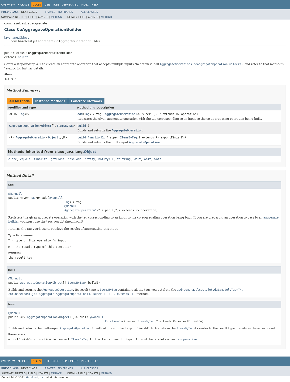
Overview (8, 4)
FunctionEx (96, 137)
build (81, 125)
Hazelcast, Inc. (35, 377)
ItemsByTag (64, 125)
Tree (55, 4)
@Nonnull (15, 193)
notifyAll (106, 159)
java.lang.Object (16, 37)
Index (85, 4)
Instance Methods (50, 101)
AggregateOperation (24, 125)
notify (90, 159)
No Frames (65, 11)
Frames (50, 11)
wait (137, 159)
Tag (21, 114)
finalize (40, 159)
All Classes (89, 11)
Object (23, 57)
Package (23, 4)
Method (56, 17)
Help (95, 4)
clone (12, 159)
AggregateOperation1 (121, 114)
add (80, 114)
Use (47, 4)
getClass (57, 159)
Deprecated (70, 4)
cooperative (187, 339)
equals (25, 159)
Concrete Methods (86, 101)
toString (124, 159)
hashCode (74, 159)
